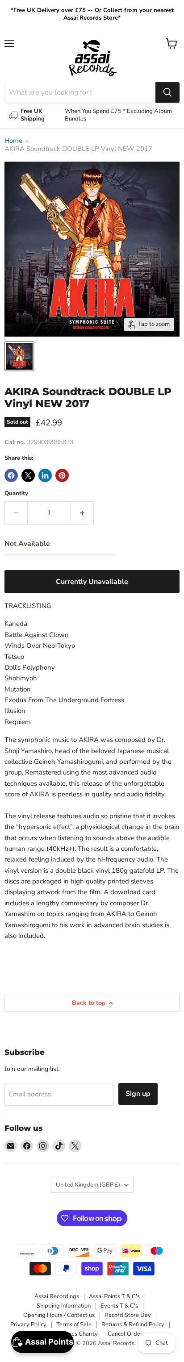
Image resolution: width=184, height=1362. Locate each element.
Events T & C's (119, 1306)
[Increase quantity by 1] (82, 513)
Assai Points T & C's (114, 1296)
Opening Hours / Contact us (59, 1315)
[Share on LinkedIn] (45, 475)
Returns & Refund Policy (132, 1324)
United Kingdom (88, 1185)
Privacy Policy (28, 1324)
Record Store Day (128, 1315)
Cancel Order (125, 1334)
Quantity (16, 493)
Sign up (138, 1094)
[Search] (167, 92)
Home (13, 141)
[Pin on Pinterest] (62, 475)
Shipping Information (64, 1306)
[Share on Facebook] (11, 475)
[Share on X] (28, 475)
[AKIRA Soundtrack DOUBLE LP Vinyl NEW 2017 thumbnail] (19, 356)
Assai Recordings (56, 1296)
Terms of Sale (74, 1324)
